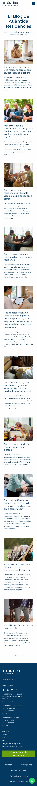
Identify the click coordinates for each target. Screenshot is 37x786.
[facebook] (3, 689)
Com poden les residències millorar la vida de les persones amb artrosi (18, 194)
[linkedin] (16, 689)
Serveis (5, 734)
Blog (4, 740)
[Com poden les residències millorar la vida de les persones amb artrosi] (18, 175)
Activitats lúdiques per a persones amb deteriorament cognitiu (17, 567)
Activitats (6, 731)
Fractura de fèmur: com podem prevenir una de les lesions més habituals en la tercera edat (17, 504)
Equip (4, 737)
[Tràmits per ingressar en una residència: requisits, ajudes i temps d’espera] (18, 52)
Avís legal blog (26, 765)
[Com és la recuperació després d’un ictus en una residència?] (18, 239)
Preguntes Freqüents (11, 743)
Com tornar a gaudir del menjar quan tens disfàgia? (17, 447)
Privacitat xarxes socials (18, 776)
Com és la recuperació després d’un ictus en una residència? (18, 257)
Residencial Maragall (11, 718)
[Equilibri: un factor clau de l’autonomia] (18, 610)
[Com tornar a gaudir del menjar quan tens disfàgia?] (18, 429)
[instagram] (7, 689)
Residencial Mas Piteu (12, 706)
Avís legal (8, 765)
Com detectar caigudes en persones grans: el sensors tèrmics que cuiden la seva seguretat (17, 387)
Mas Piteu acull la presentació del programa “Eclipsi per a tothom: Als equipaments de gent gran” (18, 131)
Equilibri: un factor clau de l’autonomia (18, 627)
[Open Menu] (33, 3)
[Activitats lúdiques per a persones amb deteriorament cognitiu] (18, 549)
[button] (32, 781)
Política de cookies (18, 770)
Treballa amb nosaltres (12, 747)
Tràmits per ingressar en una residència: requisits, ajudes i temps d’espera (17, 70)
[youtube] (12, 689)
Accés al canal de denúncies (18, 782)
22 (23, 656)
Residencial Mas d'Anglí (12, 694)
